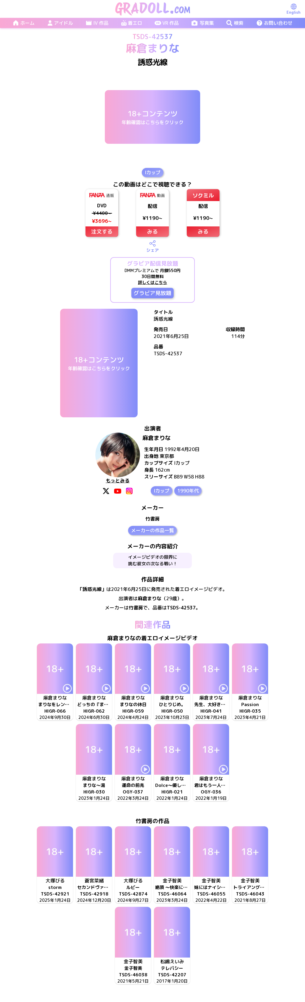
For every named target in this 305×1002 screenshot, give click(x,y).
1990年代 (188, 490)
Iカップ (153, 172)
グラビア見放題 (152, 293)
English (294, 12)
